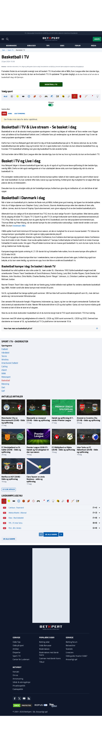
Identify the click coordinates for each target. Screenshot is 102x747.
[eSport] (46, 96)
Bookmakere (11, 45)
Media (93, 45)
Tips (48, 45)
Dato (4, 113)
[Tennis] (17, 96)
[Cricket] (86, 96)
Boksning (5, 383)
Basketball (5, 380)
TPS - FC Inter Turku (15, 522)
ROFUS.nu (46, 33)
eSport (4, 369)
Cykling (4, 366)
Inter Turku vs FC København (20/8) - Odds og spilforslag (87, 450)
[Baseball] (40, 96)
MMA (3, 373)
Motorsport (6, 376)
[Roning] (50, 99)
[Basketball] (74, 96)
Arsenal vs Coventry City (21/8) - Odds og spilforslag (88, 419)
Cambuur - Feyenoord (16, 507)
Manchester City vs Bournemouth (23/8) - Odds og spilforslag (13, 420)
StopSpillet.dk (74, 33)
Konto (97, 39)
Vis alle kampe (51, 534)
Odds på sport (18, 645)
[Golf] (97, 96)
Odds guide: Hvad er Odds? (76, 655)
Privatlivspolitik (19, 685)
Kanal (10, 113)
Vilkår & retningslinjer (21, 682)
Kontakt (16, 671)
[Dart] (92, 96)
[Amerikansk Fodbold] (35, 96)
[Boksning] (80, 96)
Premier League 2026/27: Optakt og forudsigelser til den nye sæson (38, 450)
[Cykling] (52, 96)
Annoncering (18, 678)
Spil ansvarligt (30, 33)
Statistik (69, 648)
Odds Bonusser (45, 645)
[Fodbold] (12, 96)
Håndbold (5, 352)
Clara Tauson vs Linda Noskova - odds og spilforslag (36, 479)
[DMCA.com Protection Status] (23, 705)
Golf (3, 390)
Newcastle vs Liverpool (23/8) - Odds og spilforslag (38, 419)
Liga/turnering (19, 113)
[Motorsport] (63, 96)
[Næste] (61, 534)
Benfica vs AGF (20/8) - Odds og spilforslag (11, 478)
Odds (62, 45)
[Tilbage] (41, 534)
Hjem (3, 50)
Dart (3, 387)
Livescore (69, 652)
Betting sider (44, 641)
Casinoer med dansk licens (49, 658)
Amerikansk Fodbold (9, 362)
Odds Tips (16, 641)
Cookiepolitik (18, 689)
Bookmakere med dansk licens (49, 653)
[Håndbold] (29, 96)
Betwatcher (70, 645)
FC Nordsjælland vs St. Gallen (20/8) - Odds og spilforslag (11, 450)
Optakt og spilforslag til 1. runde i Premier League (62, 419)
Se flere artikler (8, 489)
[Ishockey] (23, 96)
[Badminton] (69, 96)
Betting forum (71, 641)
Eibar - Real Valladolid (16, 517)
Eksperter (17, 652)
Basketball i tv (51, 84)
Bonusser (31, 45)
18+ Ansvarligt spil (40, 711)
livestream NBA (19, 226)
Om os (15, 675)
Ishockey (4, 359)
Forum (77, 45)
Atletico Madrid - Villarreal (17, 512)
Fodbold (4, 349)
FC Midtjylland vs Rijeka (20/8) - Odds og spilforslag (63, 448)
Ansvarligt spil (71, 659)
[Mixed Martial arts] (57, 96)
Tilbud (41, 661)
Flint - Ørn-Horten (15, 528)
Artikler (16, 648)
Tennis (4, 356)
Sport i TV (11, 50)
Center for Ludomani (21, 659)
